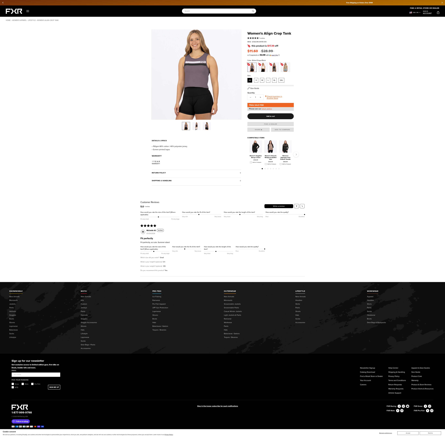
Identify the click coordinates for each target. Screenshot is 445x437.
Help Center (393, 368)
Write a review (279, 206)
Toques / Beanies (159, 330)
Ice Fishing (156, 296)
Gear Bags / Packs (88, 344)
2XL (281, 80)
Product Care (416, 376)
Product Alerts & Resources (422, 388)
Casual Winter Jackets (233, 311)
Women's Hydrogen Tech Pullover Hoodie (285, 157)
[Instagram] (403, 406)
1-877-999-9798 (22, 412)
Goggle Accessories (89, 322)
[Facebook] (399, 406)
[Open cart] (438, 12)
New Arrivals (14, 296)
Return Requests (395, 384)
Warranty (414, 380)
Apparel (370, 296)
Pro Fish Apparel (159, 304)
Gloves (12, 322)
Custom (84, 304)
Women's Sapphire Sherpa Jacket (256, 157)
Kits (82, 300)
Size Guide (415, 372)
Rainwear (156, 300)
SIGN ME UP (54, 387)
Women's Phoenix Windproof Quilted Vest (270, 157)
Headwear (371, 315)
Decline (430, 433)
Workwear (228, 322)
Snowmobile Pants (231, 307)
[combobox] (218, 11)
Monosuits (13, 300)
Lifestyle (12, 337)
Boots (11, 318)
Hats (82, 330)
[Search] (253, 11)
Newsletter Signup (367, 368)
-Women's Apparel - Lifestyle (24, 20)
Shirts (297, 304)
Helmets (12, 311)
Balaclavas (13, 330)
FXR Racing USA (22, 416)
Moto (84, 291)
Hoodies (298, 300)
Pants (11, 307)
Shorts (297, 311)
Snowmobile (16, 291)
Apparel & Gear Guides (420, 368)
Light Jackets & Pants (232, 315)
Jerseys (84, 307)
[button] (253, 38)
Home (8, 20)
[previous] (3, 3)
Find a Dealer (270, 124)
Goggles (12, 315)
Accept (408, 433)
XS (250, 80)
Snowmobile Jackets (232, 304)
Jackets (12, 304)
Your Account (365, 380)
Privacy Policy (169, 435)
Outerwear (230, 291)
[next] (442, 3)
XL (274, 80)
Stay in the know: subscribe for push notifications (217, 406)
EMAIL (14, 370)
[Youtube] (407, 406)
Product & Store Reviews (421, 384)
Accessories (86, 348)
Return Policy (159, 173)
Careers (363, 384)
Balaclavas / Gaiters (160, 326)
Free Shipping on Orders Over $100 (222, 3)
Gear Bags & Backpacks (376, 322)
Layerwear (13, 326)
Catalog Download (367, 372)
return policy (267, 109)
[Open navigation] (27, 11)
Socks (11, 333)
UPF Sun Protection (160, 307)
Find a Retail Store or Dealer (371, 376)
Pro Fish (156, 291)
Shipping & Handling (162, 180)
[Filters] (296, 206)
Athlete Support (394, 393)
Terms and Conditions (397, 380)
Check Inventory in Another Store (274, 97)
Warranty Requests (395, 388)
